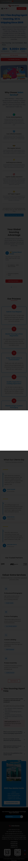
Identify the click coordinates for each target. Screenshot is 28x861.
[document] (14, 430)
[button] (26, 412)
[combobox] (4, 436)
